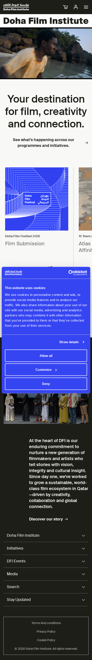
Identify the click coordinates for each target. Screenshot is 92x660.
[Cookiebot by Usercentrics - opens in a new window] (68, 273)
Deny (46, 383)
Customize (44, 369)
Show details (69, 342)
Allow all (46, 355)
